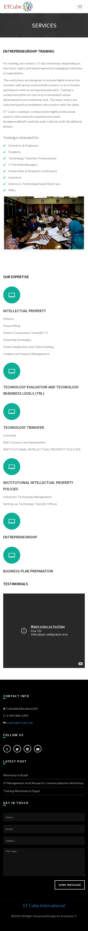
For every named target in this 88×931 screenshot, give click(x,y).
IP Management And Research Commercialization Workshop (43, 783)
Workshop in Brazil (15, 775)
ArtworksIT (68, 916)
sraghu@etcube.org (19, 722)
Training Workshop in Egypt (21, 791)
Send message (70, 885)
